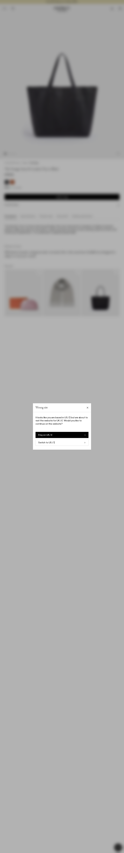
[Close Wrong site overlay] (87, 408)
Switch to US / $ (46, 442)
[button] (62, 426)
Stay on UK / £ (45, 435)
